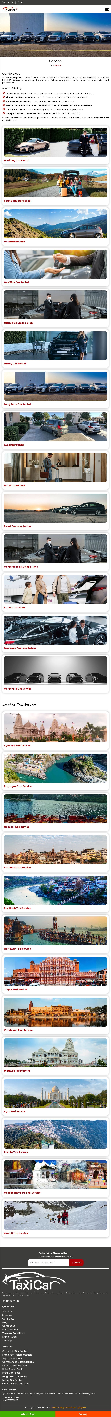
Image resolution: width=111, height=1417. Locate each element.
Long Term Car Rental (14, 1376)
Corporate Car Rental (14, 1351)
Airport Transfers (12, 1358)
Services (7, 1315)
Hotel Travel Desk (12, 1369)
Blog (4, 1322)
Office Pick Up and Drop (15, 1383)
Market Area (9, 1336)
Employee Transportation (17, 1354)
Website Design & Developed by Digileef (69, 1407)
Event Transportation (14, 1365)
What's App (28, 1414)
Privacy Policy (10, 1329)
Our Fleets (8, 1318)
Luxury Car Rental (12, 1380)
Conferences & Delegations (18, 1362)
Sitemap (7, 1340)
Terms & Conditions (13, 1333)
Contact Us (8, 1326)
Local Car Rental (11, 1372)
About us (7, 1311)
